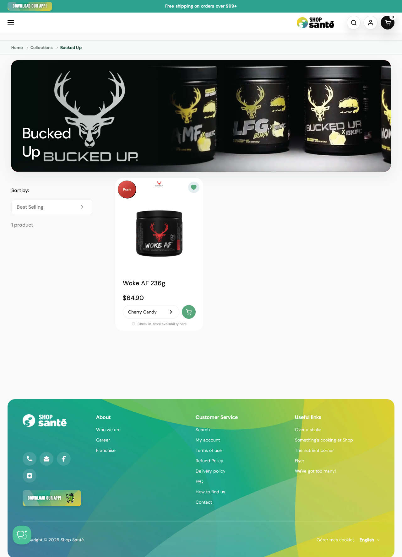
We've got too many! (315, 471)
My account (208, 440)
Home (17, 47)
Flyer (299, 460)
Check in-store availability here (162, 324)
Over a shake (308, 429)
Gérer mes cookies (336, 540)
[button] (354, 22)
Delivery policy (210, 471)
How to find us (210, 492)
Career (103, 440)
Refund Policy (209, 460)
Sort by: (20, 190)
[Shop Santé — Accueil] (45, 420)
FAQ (200, 481)
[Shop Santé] (315, 22)
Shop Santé (72, 540)
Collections (41, 47)
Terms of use (209, 450)
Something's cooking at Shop (324, 440)
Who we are (108, 429)
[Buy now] (189, 312)
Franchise (106, 450)
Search (203, 429)
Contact (204, 502)
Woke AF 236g (144, 283)
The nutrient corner (314, 450)
